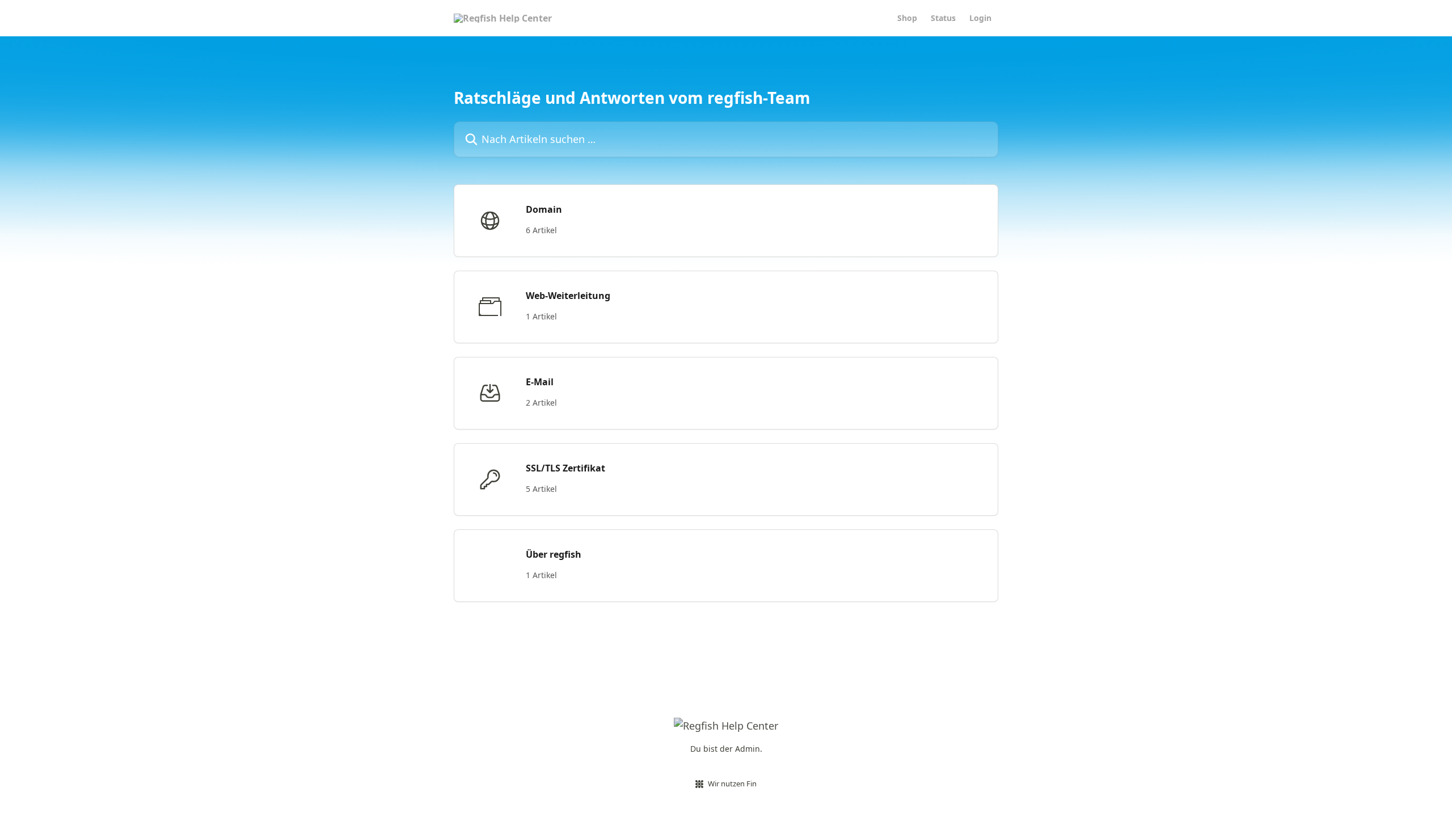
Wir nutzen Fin (732, 783)
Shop (907, 18)
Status (943, 18)
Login (980, 18)
